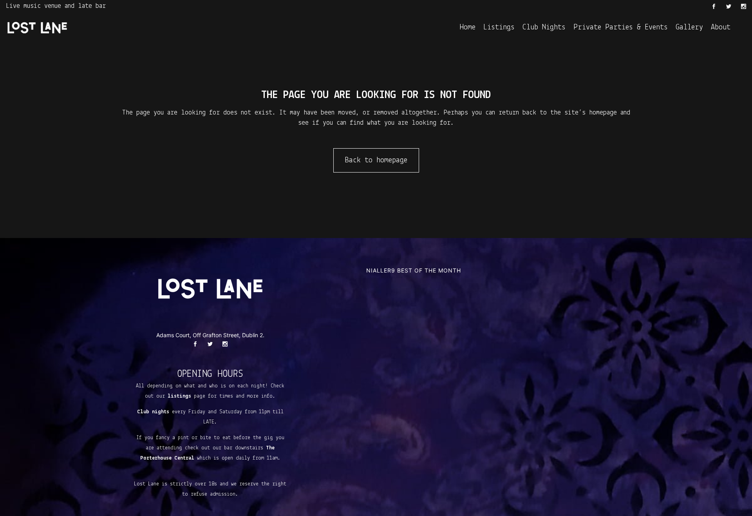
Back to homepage (376, 160)
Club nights (153, 412)
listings (179, 396)
